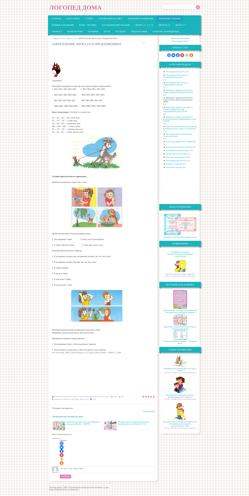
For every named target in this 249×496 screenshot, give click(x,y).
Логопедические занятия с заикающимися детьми (175, 84)
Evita (122, 397)
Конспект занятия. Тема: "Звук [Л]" (180, 274)
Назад (145, 411)
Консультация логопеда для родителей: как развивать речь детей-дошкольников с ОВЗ (180, 424)
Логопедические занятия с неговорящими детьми (175, 76)
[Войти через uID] (62, 443)
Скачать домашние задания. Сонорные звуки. (180, 342)
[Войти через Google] (62, 459)
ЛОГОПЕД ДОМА (75, 7)
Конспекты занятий (174, 167)
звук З (86, 399)
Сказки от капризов (174, 164)
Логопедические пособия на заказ (67, 416)
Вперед (152, 411)
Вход (186, 41)
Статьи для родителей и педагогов (180, 142)
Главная (55, 38)
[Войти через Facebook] (62, 451)
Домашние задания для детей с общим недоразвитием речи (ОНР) (178, 91)
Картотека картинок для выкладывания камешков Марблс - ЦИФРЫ (83, 423)
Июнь (69, 38)
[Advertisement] (99, 54)
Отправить (65, 476)
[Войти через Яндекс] (62, 455)
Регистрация (177, 41)
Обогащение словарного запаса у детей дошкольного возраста (180, 396)
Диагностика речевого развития (179, 147)
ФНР (81, 399)
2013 (63, 38)
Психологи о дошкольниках (177, 150)
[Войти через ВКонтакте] (62, 447)
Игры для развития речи (176, 157)
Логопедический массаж (176, 160)
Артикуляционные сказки (176, 154)
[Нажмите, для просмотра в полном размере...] (98, 171)
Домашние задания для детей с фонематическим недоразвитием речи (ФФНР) (179, 119)
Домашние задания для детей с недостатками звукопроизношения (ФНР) (81, 397)
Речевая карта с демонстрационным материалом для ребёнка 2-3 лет (133, 423)
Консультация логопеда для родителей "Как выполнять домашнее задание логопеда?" (180, 312)
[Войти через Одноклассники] (62, 463)
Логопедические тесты (175, 72)
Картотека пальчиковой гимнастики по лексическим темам (180, 328)
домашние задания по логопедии (66, 399)
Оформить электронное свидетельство (180, 237)
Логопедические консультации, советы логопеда (177, 135)
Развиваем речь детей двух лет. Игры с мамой (180, 369)
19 (75, 38)
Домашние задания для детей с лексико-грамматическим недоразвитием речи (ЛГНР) (178, 109)
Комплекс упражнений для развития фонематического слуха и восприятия (180, 127)
